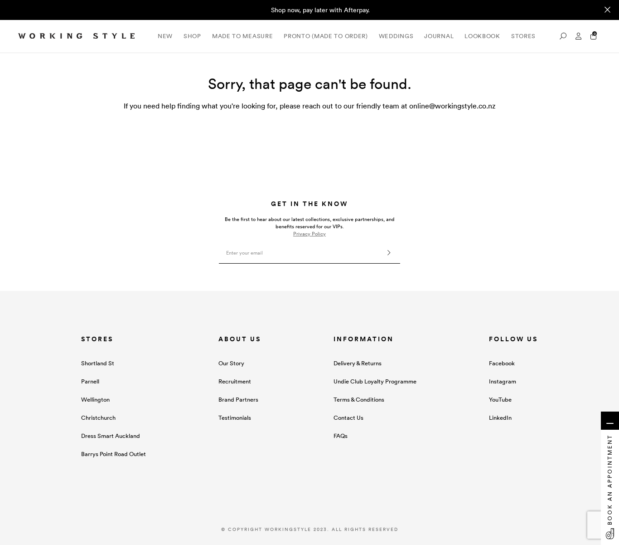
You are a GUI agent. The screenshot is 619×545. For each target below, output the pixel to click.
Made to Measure (242, 36)
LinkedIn (500, 418)
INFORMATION (364, 339)
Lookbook (482, 36)
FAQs (341, 436)
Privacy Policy (309, 233)
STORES (97, 339)
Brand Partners (238, 399)
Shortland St (97, 363)
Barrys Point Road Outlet (113, 454)
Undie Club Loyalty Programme (375, 381)
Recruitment (234, 381)
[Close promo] (607, 10)
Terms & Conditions (359, 399)
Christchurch (98, 418)
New (165, 36)
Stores (523, 36)
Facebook (502, 363)
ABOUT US (239, 339)
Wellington (95, 399)
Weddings (396, 36)
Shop (192, 36)
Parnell (90, 381)
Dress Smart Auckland (110, 436)
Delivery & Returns (358, 363)
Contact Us (348, 418)
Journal (439, 36)
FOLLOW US (513, 339)
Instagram (502, 381)
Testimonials (234, 418)
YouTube (500, 399)
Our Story (231, 363)
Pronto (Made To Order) (326, 36)
